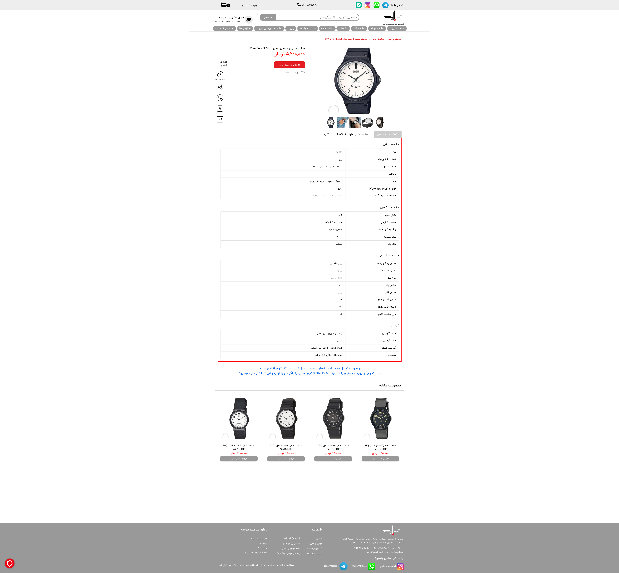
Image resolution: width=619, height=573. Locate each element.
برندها (344, 28)
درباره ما (263, 543)
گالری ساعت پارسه (259, 538)
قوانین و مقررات (315, 543)
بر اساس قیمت (226, 28)
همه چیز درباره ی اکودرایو (256, 552)
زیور (292, 28)
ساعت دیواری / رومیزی (270, 28)
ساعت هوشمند (308, 28)
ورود (255, 5)
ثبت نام (246, 5)
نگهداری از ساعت (314, 548)
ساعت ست (327, 28)
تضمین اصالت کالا (314, 553)
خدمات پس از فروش (291, 548)
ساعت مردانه (377, 28)
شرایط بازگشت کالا (292, 538)
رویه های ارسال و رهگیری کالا (287, 553)
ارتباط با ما (262, 547)
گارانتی (319, 538)
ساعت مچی (398, 28)
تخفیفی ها (245, 28)
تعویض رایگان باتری (291, 543)
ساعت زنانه (359, 28)
